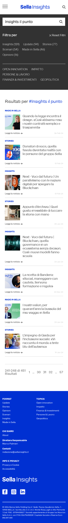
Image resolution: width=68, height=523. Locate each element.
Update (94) (31, 44)
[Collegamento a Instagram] (13, 491)
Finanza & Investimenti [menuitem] (47, 411)
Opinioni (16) (10, 55)
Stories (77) (50, 44)
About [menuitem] (5, 435)
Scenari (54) (10, 49)
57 (61, 372)
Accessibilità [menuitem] (8, 469)
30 (39, 372)
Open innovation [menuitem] (44, 403)
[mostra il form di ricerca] (64, 7)
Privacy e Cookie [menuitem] (10, 465)
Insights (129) (11, 44)
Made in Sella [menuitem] (9, 422)
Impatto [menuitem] (40, 407)
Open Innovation (15, 69)
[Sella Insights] (35, 7)
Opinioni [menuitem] (6, 411)
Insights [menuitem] (6, 418)
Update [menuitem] (6, 403)
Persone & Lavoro (16, 74)
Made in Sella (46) (33, 49)
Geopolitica (49, 80)
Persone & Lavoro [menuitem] (45, 415)
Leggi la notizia (12, 133)
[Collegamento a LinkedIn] (22, 491)
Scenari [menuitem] (6, 415)
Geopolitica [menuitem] (42, 418)
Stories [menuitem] (6, 407)
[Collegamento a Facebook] (4, 491)
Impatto (37, 69)
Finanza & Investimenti (20, 80)
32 (51, 372)
